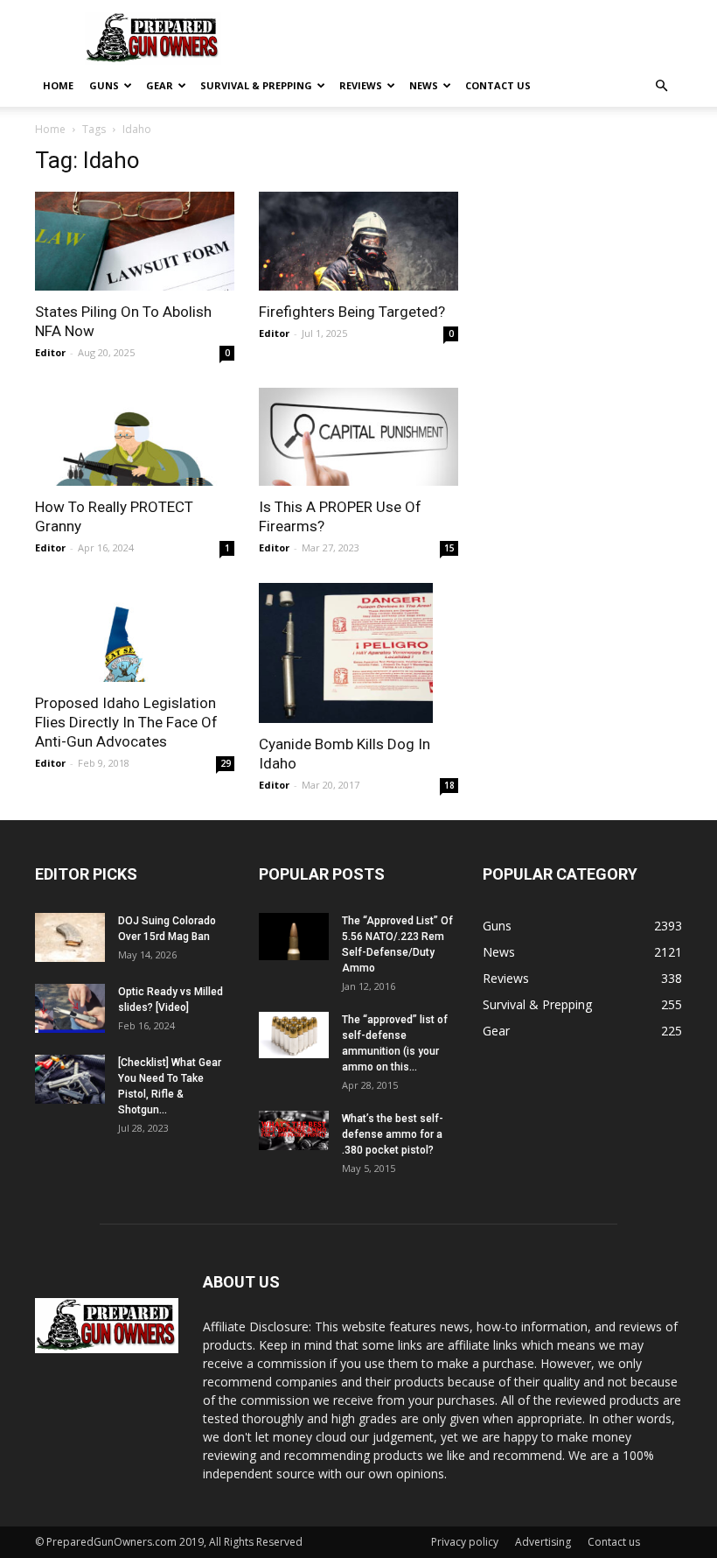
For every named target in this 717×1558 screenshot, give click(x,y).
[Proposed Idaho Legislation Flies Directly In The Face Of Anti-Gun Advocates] (134, 632)
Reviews (360, 85)
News (423, 85)
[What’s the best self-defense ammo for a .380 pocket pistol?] (294, 1130)
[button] (661, 86)
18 (449, 785)
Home (58, 85)
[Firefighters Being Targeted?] (358, 241)
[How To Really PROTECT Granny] (134, 437)
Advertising (543, 1541)
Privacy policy (464, 1541)
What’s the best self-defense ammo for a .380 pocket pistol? (392, 1134)
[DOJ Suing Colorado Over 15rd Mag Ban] (70, 937)
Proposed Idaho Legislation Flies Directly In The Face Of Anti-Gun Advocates (126, 722)
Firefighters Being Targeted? (352, 311)
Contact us (498, 85)
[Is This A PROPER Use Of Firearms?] (358, 437)
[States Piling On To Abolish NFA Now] (134, 241)
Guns (104, 85)
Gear (159, 85)
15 (449, 548)
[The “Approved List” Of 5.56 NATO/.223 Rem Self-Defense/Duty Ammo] (294, 936)
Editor (50, 352)
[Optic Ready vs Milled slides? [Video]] (70, 1008)
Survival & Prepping (256, 85)
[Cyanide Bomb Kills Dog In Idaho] (358, 653)
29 (225, 763)
